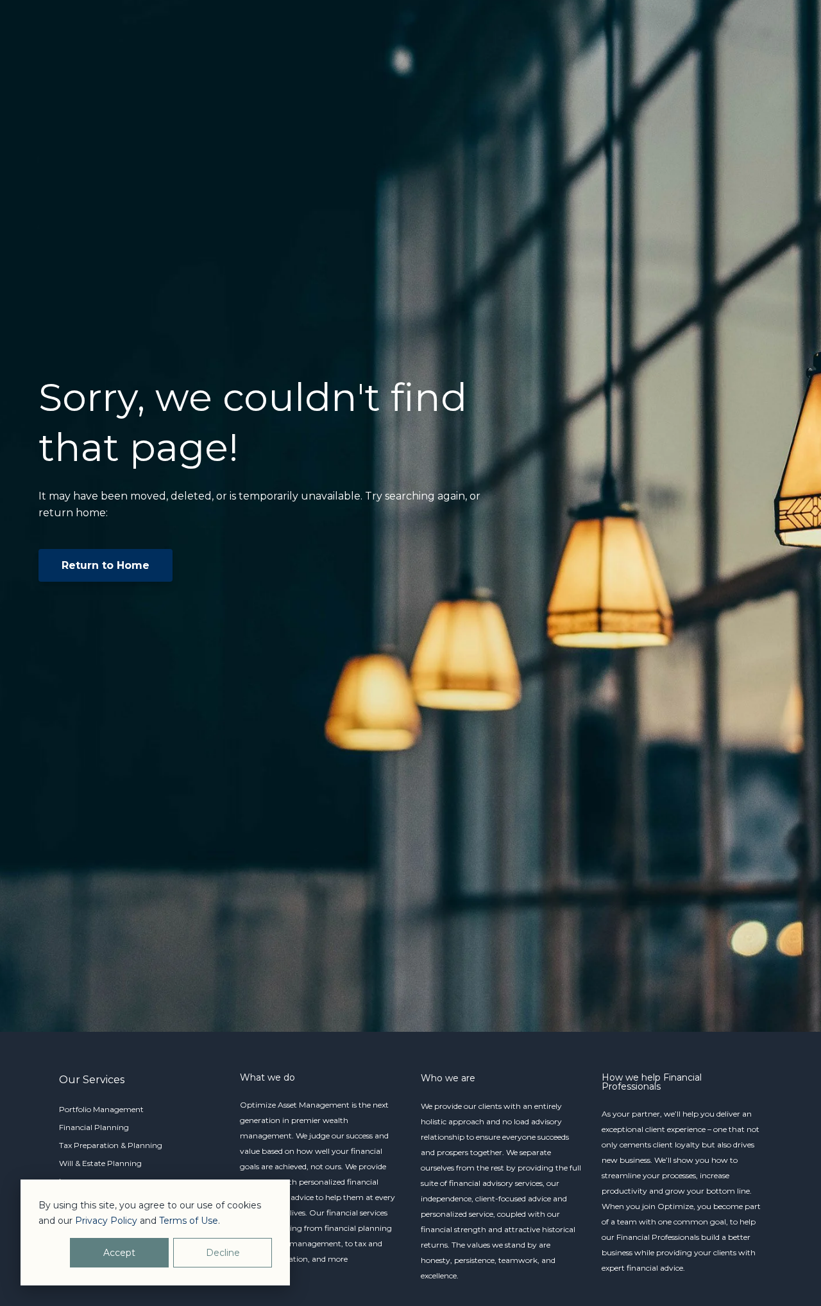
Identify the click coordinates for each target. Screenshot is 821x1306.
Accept (119, 1252)
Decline (223, 1252)
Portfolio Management (101, 1109)
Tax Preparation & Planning (110, 1145)
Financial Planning (94, 1127)
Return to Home (105, 565)
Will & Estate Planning (100, 1163)
